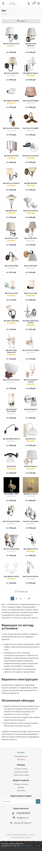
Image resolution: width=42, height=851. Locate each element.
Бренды (21, 787)
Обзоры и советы (21, 784)
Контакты (21, 759)
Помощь (21, 765)
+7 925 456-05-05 (23, 813)
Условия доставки (21, 772)
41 (29, 598)
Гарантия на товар (21, 775)
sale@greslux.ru (23, 818)
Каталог (21, 752)
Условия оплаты (21, 769)
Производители (21, 756)
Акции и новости (21, 780)
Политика (21, 790)
